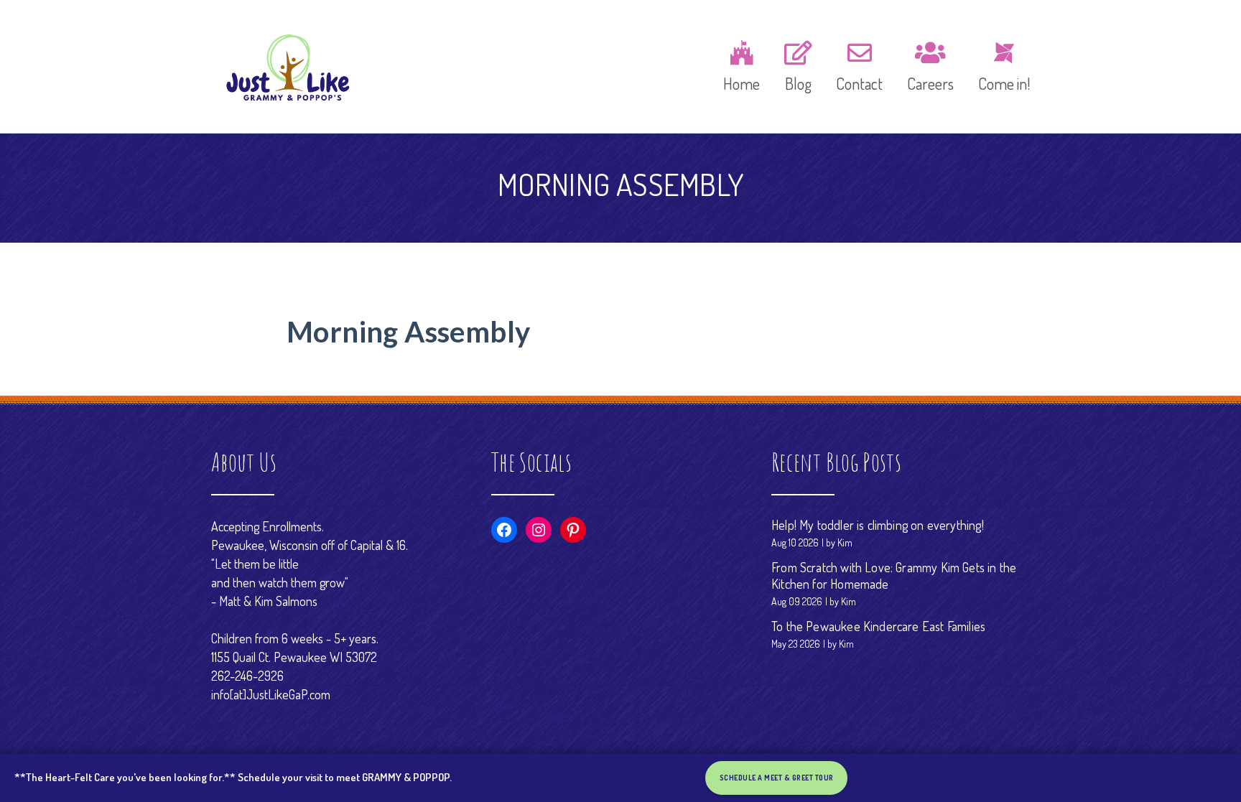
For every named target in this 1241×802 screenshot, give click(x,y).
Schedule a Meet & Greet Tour (777, 778)
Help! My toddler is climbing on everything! (877, 525)
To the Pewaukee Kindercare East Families (878, 626)
